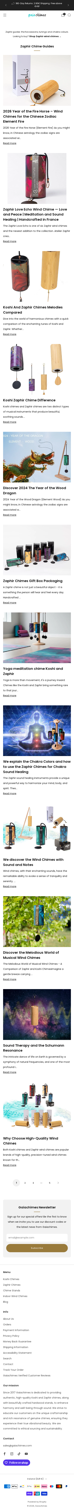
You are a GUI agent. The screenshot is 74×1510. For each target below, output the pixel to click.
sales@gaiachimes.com (17, 1445)
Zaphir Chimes (11, 1285)
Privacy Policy (11, 1336)
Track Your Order (13, 1370)
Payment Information (16, 1330)
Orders (7, 1324)
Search (7, 1358)
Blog (5, 1302)
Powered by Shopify (37, 1501)
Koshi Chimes (11, 1279)
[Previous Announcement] (6, 5)
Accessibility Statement (17, 1353)
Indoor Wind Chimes (15, 1296)
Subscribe (37, 1248)
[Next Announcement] (68, 5)
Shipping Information (15, 1347)
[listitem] (37, 5)
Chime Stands (11, 1290)
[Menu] (5, 15)
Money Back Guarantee (17, 1341)
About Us (8, 1319)
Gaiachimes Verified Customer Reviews (26, 1375)
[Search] (69, 15)
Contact (8, 1364)
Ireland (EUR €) (35, 1478)
